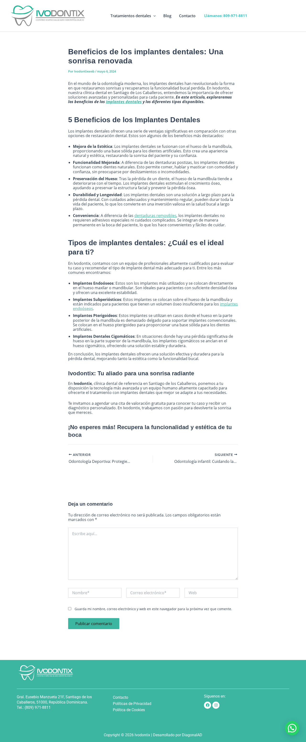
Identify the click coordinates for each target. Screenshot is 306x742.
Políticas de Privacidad (132, 703)
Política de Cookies (129, 710)
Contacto (187, 15)
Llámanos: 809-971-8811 (225, 15)
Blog (167, 15)
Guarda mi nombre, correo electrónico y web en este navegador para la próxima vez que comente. (153, 609)
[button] (153, 15)
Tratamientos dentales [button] (130, 15)
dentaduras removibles (155, 215)
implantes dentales (124, 101)
